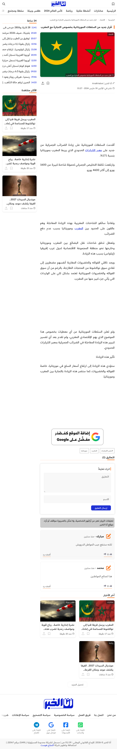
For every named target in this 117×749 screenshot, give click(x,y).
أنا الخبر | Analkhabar (102, 83)
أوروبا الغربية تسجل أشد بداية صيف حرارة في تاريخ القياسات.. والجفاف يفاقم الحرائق (16, 54)
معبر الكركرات (93, 150)
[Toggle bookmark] (48, 83)
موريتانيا (84, 451)
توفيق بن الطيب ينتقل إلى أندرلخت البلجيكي (16, 38)
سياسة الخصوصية (64, 714)
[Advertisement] (77, 119)
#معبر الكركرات (107, 451)
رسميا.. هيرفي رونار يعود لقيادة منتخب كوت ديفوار (16, 76)
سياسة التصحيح (41, 714)
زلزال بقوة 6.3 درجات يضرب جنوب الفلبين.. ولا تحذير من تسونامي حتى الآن (16, 71)
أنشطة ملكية (83, 10)
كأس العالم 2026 (53, 10)
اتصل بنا (98, 714)
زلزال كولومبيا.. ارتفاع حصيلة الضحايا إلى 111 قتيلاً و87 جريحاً (16, 49)
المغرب (79, 228)
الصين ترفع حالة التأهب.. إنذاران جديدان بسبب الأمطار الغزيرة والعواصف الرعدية (16, 82)
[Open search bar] (3, 4)
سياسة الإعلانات (20, 714)
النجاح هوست (47, 745)
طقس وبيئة (33, 10)
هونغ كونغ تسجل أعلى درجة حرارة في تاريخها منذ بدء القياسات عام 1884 (16, 65)
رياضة (69, 10)
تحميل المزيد (77, 684)
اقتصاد (102, 20)
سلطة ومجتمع (16, 10)
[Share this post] (42, 83)
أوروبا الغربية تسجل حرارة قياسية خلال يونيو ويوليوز (16, 60)
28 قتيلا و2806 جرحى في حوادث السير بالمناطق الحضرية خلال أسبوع (16, 27)
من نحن (111, 714)
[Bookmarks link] (113, 4)
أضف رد (47, 554)
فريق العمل (84, 714)
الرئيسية (111, 10)
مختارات (98, 10)
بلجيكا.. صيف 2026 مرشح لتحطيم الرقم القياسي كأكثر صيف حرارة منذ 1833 (16, 32)
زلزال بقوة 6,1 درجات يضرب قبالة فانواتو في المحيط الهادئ (16, 43)
